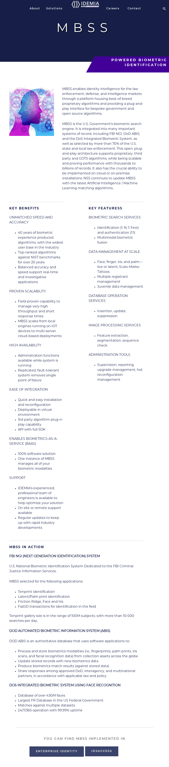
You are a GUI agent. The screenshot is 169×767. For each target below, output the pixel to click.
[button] (164, 9)
